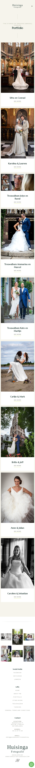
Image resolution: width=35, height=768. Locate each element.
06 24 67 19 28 (17, 730)
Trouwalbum (17, 703)
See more (17, 101)
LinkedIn (17, 679)
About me (17, 693)
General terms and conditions (17, 710)
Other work (18, 700)
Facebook (17, 672)
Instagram (17, 676)
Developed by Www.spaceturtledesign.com (17, 755)
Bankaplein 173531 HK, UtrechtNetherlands (17, 724)
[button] (32, 6)
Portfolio (17, 697)
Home (17, 690)
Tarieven (17, 707)
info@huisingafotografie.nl (17, 736)
